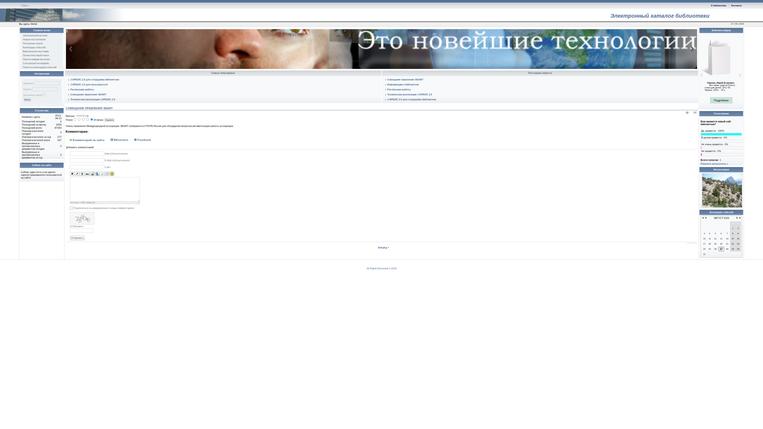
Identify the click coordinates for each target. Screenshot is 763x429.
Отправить (77, 238)
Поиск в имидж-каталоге (36, 59)
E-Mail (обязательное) (117, 160)
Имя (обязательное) (116, 153)
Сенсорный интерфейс (36, 63)
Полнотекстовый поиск (36, 55)
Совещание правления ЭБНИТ (88, 94)
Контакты (736, 5)
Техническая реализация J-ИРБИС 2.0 (92, 99)
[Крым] (722, 206)
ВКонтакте (120, 139)
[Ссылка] (97, 174)
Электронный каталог (35, 35)
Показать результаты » (714, 163)
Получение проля (33, 43)
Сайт (107, 167)
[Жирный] (72, 174)
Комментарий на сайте (88, 140)
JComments (692, 243)
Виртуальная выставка (36, 51)
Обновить (77, 226)
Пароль (27, 89)
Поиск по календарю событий (39, 67)
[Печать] (687, 113)
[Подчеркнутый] (82, 174)
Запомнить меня (32, 95)
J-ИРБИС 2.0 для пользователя (89, 84)
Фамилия (28, 83)
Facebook (144, 139)
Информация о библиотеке (403, 84)
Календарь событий (34, 47)
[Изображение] (92, 174)
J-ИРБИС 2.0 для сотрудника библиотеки (94, 79)
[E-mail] (694, 113)
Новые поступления (34, 39)
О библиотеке (718, 5)
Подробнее (721, 100)
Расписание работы (82, 89)
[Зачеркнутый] (87, 174)
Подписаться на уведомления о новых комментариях (104, 208)
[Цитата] (102, 174)
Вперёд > (383, 247)
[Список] (107, 174)
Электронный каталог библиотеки (660, 16)
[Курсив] (77, 174)
